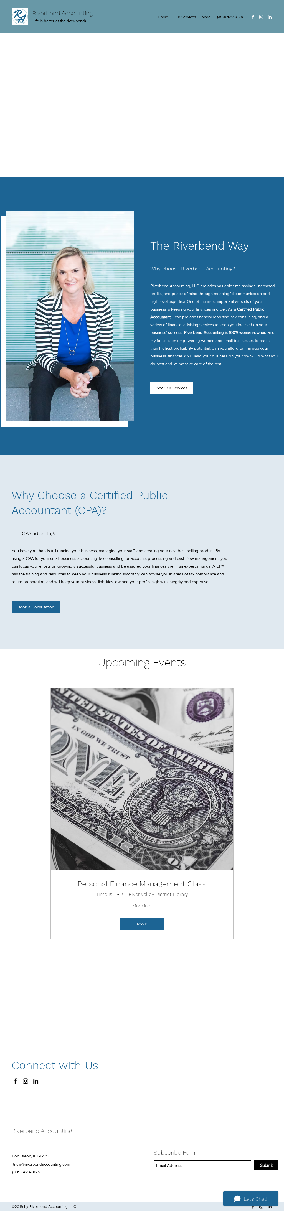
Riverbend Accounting (62, 13)
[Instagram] (261, 17)
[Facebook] (253, 17)
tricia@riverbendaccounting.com (41, 1164)
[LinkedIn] (269, 17)
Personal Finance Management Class (142, 883)
